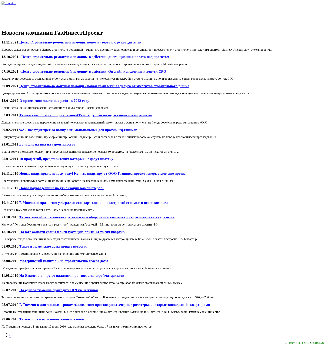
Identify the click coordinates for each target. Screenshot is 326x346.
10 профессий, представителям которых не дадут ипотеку (66, 159)
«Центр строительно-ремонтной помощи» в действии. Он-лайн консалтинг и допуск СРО (92, 71)
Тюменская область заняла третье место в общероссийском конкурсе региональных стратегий (97, 217)
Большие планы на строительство (47, 144)
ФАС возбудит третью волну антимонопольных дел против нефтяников (78, 130)
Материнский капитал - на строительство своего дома (63, 261)
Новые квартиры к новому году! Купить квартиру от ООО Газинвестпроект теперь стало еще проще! (102, 173)
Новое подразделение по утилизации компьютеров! (61, 188)
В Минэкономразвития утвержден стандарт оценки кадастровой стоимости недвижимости (93, 203)
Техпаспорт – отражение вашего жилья (51, 319)
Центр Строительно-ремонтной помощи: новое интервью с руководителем (80, 42)
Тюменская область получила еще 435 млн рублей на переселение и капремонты (85, 115)
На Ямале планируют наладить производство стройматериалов (71, 275)
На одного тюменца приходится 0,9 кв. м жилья (58, 290)
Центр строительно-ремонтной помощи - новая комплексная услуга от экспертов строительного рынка (104, 86)
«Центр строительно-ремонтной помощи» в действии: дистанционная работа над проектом (94, 57)
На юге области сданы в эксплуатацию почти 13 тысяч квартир (72, 232)
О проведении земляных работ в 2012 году (54, 101)
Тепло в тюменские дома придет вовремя (53, 246)
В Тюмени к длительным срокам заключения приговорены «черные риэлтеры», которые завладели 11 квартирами (114, 305)
